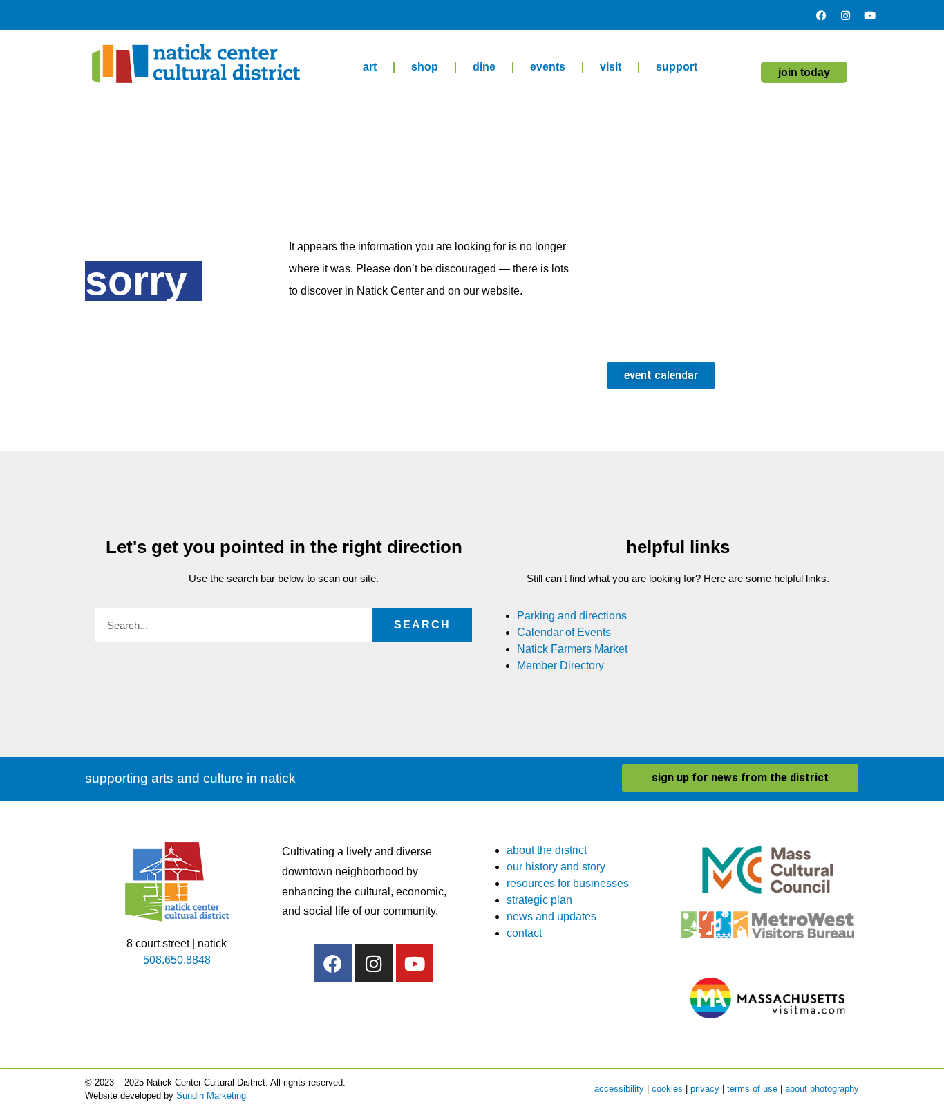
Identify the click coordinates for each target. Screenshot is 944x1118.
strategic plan (539, 900)
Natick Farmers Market (572, 649)
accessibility (619, 1088)
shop (424, 67)
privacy (704, 1088)
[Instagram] (845, 15)
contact (524, 933)
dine (484, 67)
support (676, 67)
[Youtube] (869, 15)
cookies (667, 1088)
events (547, 67)
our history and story (556, 867)
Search (422, 625)
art (370, 67)
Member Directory (560, 665)
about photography (822, 1088)
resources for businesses (568, 883)
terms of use (752, 1088)
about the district (547, 850)
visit (610, 67)
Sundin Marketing (211, 1095)
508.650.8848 (177, 960)
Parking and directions (572, 616)
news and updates (551, 916)
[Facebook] (821, 15)
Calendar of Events (564, 632)
